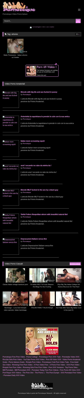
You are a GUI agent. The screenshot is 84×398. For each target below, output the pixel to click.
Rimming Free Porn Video (22, 365)
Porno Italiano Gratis (16, 362)
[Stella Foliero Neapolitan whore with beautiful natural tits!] (11, 229)
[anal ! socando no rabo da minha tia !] (11, 180)
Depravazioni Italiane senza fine (34, 239)
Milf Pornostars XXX (22, 370)
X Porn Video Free (41, 365)
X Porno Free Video (57, 365)
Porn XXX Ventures (56, 367)
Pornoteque (27, 94)
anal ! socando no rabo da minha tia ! (36, 165)
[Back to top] (77, 391)
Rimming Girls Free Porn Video (35, 367)
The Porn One (28, 373)
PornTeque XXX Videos (12, 373)
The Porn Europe (52, 373)
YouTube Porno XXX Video (34, 359)
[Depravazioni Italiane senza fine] (11, 254)
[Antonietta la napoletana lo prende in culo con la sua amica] (11, 132)
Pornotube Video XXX (70, 357)
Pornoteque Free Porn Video (14, 357)
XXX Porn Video (72, 365)
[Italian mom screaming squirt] (11, 156)
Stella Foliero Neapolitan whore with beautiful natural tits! (44, 214)
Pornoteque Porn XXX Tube (50, 357)
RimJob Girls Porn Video (12, 359)
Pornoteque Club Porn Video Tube (55, 362)
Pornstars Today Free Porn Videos (45, 370)
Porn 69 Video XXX (53, 359)
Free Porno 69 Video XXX (70, 370)
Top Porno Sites (71, 367)
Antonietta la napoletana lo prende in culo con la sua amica (45, 116)
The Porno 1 (40, 373)
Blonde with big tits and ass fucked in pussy (39, 92)
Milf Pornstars (8, 370)
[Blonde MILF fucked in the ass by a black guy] (11, 205)
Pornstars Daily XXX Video (14, 375)
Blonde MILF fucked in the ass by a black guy (39, 190)
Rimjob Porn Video (33, 362)
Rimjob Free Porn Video (12, 367)
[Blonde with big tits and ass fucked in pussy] (11, 107)
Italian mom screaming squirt (33, 141)
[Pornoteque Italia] (42, 7)
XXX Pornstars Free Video (71, 373)
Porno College (32, 357)
